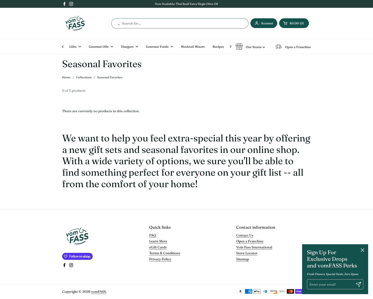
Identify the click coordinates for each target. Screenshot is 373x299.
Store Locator (246, 253)
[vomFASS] (75, 23)
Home (66, 77)
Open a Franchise (249, 241)
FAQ (152, 235)
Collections (84, 77)
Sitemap (242, 259)
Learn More (158, 241)
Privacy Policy (160, 259)
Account (267, 23)
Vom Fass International (254, 247)
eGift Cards (158, 247)
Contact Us (244, 235)
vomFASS (98, 291)
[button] (294, 23)
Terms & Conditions (164, 253)
